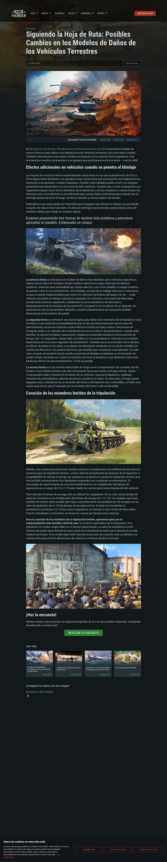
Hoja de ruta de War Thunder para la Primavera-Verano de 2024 (69, 148)
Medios (45, 13)
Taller (71, 13)
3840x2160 (131, 139)
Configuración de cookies (148, 849)
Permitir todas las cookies (118, 849)
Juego (32, 13)
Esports (100, 13)
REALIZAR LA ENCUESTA (83, 633)
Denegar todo (89, 849)
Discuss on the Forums (39, 692)
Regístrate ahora (145, 13)
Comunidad (86, 13)
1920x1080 (105, 139)
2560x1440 (118, 139)
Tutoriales (59, 13)
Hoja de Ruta (132, 63)
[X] (28, 696)
